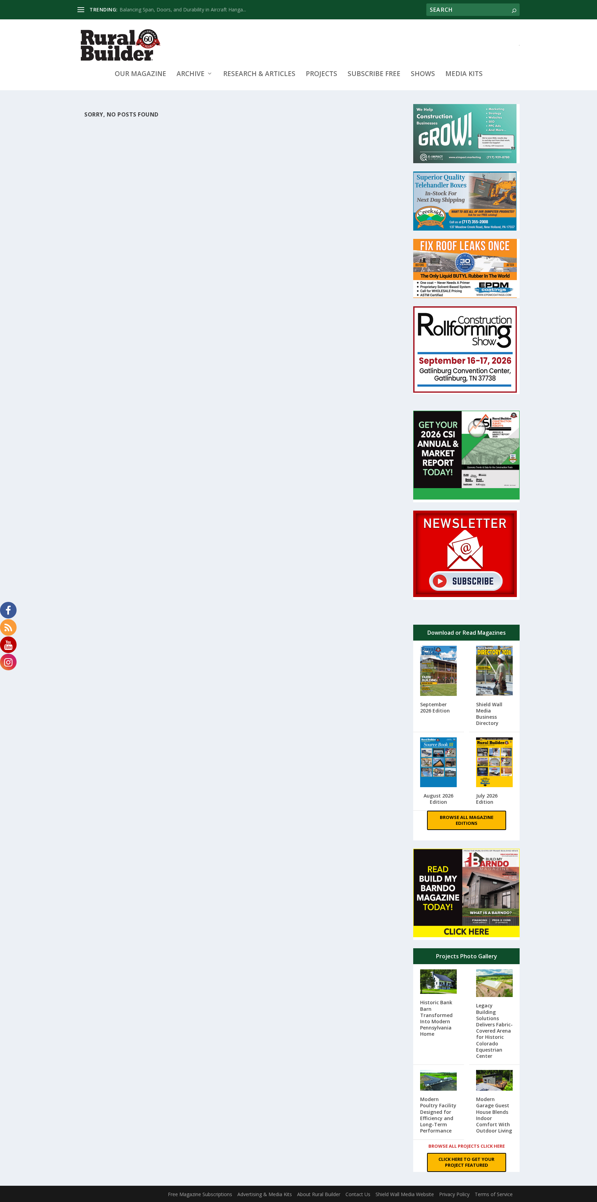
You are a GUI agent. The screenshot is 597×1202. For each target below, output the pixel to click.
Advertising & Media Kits (264, 1194)
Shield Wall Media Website (405, 1194)
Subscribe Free (374, 74)
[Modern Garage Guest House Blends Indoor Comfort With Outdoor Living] (494, 1081)
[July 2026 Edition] (494, 763)
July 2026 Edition (487, 798)
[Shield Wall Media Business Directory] (494, 671)
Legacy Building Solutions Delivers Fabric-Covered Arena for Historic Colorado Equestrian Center (494, 1030)
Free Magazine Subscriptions (200, 1194)
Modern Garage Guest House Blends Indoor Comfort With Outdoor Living (494, 1115)
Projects (321, 74)
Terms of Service (494, 1194)
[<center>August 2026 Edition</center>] (438, 763)
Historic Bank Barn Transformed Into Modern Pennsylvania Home (436, 1018)
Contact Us (357, 1194)
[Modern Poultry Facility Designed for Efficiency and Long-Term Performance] (438, 1081)
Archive (191, 74)
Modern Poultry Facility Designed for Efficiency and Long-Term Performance (438, 1115)
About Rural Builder (318, 1194)
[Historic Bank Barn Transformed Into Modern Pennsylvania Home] (438, 982)
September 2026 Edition (435, 707)
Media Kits (464, 74)
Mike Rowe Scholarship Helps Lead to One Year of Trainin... (186, 9)
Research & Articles (259, 74)
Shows (423, 74)
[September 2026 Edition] (438, 671)
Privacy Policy (454, 1194)
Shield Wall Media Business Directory (489, 714)
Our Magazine (140, 74)
